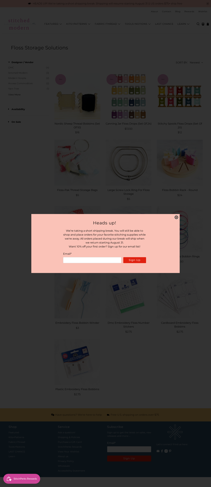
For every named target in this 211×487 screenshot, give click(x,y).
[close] (176, 217)
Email (67, 253)
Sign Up (134, 260)
